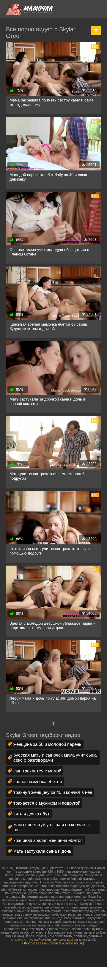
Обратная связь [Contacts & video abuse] (53, 943)
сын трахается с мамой (37, 770)
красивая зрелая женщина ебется (48, 840)
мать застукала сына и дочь (42, 851)
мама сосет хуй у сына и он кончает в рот (52, 827)
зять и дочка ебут (31, 813)
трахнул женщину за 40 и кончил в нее (52, 792)
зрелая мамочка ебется (37, 781)
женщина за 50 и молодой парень (47, 744)
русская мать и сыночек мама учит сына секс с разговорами (55, 757)
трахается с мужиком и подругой (46, 803)
